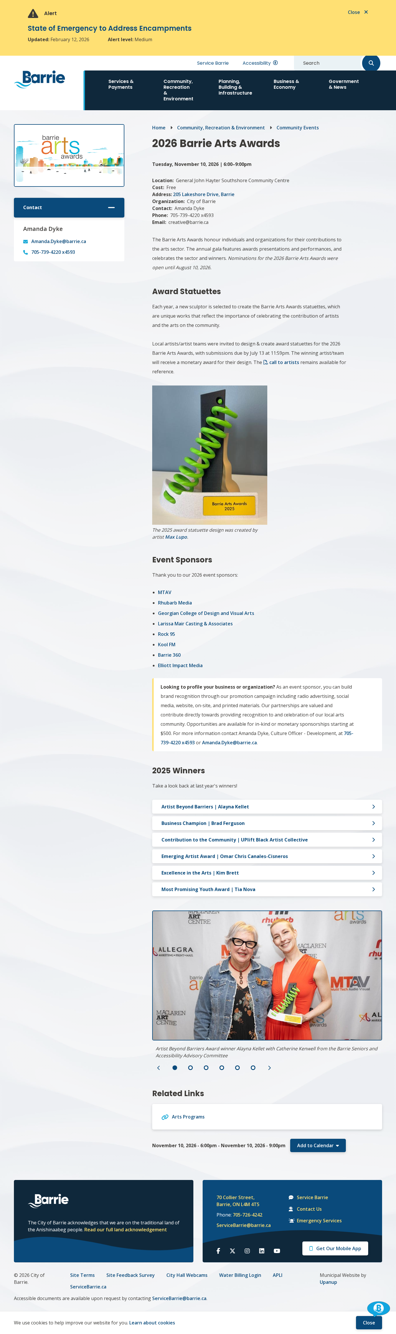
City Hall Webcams (187, 1275)
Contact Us (309, 1209)
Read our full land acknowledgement (125, 1229)
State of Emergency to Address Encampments (110, 28)
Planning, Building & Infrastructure (235, 87)
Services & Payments (121, 84)
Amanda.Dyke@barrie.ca (58, 241)
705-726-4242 (247, 1215)
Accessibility (257, 63)
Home (159, 127)
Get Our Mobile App (338, 1248)
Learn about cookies (152, 1322)
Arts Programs (188, 1117)
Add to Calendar (315, 1145)
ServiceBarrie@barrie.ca (240, 1225)
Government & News (344, 84)
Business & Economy (286, 84)
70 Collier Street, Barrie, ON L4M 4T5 (238, 1201)
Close (369, 1322)
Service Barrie (213, 63)
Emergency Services (319, 1220)
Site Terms (82, 1275)
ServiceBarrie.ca (88, 1287)
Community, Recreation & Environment (178, 90)
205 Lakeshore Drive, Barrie (204, 194)
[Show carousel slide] (174, 1067)
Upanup (328, 1282)
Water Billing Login (240, 1275)
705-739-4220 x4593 (53, 252)
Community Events (298, 127)
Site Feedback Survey (130, 1275)
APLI (277, 1275)
